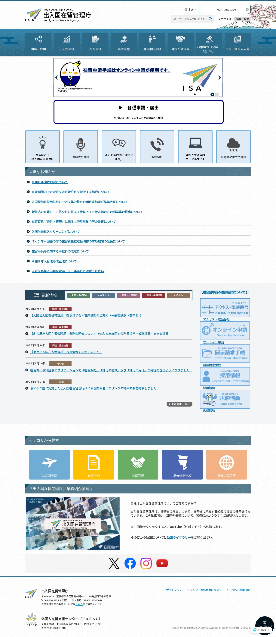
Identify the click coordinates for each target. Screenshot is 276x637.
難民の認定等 (181, 49)
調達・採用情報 (154, 295)
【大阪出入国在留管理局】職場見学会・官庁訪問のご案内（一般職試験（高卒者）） (86, 315)
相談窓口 (157, 157)
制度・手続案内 (79, 295)
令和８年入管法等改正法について (54, 261)
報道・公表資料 (129, 295)
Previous (56, 77)
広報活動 (209, 410)
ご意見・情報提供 (240, 590)
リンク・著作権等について (206, 590)
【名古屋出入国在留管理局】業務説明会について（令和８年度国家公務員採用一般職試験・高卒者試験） (100, 333)
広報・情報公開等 (237, 49)
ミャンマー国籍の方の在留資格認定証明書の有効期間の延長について (78, 241)
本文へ (192, 9)
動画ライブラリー (179, 537)
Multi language (226, 9)
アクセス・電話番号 (216, 319)
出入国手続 (66, 49)
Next (219, 77)
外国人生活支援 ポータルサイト (195, 157)
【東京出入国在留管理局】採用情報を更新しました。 (66, 352)
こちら (79, 604)
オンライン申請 (213, 342)
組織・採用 (38, 49)
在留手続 (95, 49)
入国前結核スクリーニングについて (56, 231)
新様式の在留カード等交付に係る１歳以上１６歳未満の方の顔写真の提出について (87, 211)
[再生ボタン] (212, 94)
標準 (238, 19)
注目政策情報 (80, 157)
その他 (179, 295)
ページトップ (264, 626)
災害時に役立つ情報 (233, 157)
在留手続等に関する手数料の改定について (60, 251)
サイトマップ (174, 590)
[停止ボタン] (217, 94)
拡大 (246, 19)
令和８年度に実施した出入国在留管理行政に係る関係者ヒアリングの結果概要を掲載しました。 (94, 388)
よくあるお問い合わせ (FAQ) (119, 157)
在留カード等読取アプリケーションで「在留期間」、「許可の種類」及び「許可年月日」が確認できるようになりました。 (111, 370)
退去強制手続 (152, 49)
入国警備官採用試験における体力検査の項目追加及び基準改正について (80, 201)
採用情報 (209, 387)
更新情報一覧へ (180, 404)
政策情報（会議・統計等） (209, 49)
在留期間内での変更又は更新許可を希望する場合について (71, 191)
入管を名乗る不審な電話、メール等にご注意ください (68, 271)
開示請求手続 (212, 365)
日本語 (262, 630)
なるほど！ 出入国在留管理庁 (42, 157)
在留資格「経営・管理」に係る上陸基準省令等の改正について (74, 221)
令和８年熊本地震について (50, 182)
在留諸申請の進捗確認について (224, 292)
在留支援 (124, 49)
